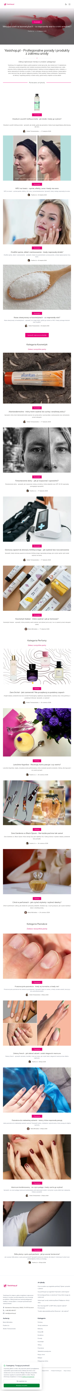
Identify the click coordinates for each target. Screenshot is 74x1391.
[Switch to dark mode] (66, 4)
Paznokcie (37, 982)
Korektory (40, 1335)
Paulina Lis (6, 1325)
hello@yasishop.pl (10, 1313)
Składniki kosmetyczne (44, 1351)
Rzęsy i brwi (41, 1354)
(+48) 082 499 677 (10, 1310)
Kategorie (41, 1318)
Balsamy (40, 1328)
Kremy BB (40, 1332)
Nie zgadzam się (22, 1381)
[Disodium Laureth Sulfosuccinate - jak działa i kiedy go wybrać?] (37, 103)
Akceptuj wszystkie (21, 1385)
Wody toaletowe (43, 1325)
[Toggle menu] (69, 4)
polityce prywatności (28, 1377)
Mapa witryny (67, 1370)
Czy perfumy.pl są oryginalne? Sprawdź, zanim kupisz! (53, 1292)
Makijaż (40, 1358)
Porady (40, 1338)
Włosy (40, 1345)
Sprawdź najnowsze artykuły (37, 335)
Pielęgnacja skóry (43, 1361)
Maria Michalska (7, 1322)
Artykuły (41, 1282)
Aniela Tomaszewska (9, 1328)
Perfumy (37, 688)
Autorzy (6, 1318)
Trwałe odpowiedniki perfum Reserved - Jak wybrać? (53, 1311)
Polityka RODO (45, 1370)
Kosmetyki (37, 22)
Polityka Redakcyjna (56, 1370)
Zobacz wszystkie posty (37, 349)
